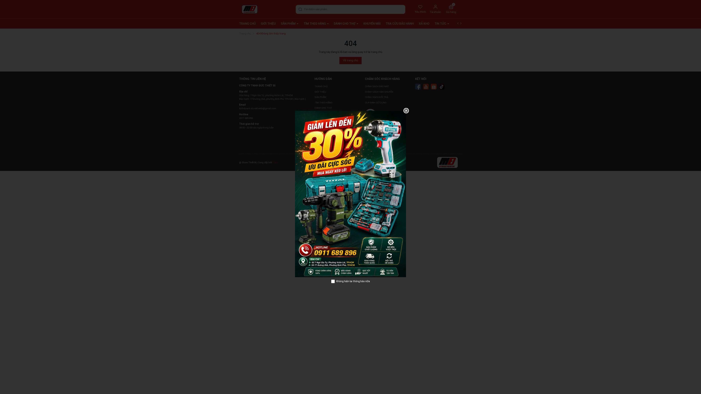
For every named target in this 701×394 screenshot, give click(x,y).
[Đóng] (406, 110)
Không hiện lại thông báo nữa (353, 281)
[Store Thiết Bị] (350, 193)
